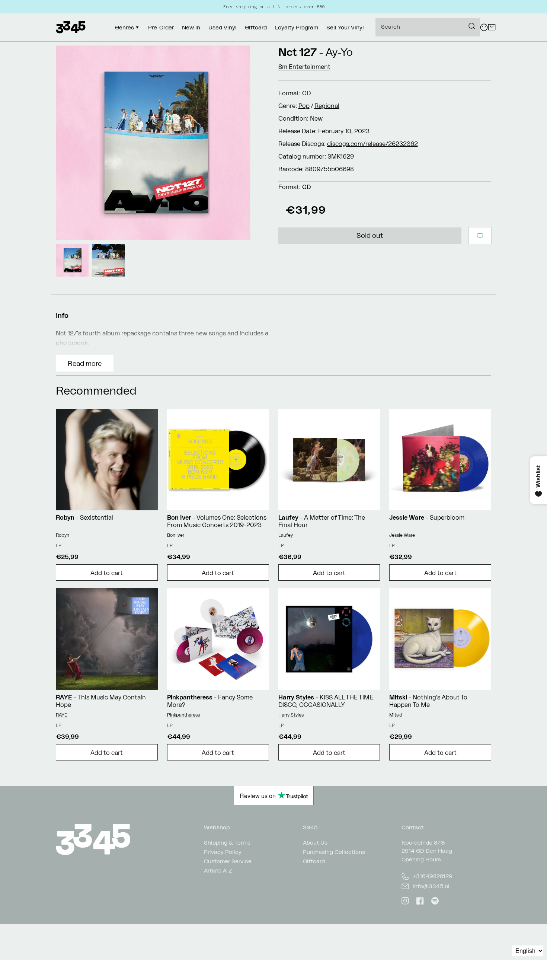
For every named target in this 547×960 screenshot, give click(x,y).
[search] (427, 27)
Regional (326, 105)
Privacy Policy (222, 851)
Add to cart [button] (106, 573)
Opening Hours (421, 859)
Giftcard (314, 861)
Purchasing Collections (334, 851)
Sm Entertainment (304, 66)
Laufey (285, 535)
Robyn (62, 535)
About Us (315, 843)
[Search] (472, 26)
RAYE (61, 715)
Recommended (96, 390)
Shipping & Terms (227, 843)
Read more (85, 363)
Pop (304, 105)
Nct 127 (297, 51)
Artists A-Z (218, 870)
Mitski (395, 715)
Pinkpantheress (183, 715)
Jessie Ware (402, 535)
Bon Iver (175, 535)
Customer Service (228, 861)
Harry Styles (291, 715)
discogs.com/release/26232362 (372, 143)
